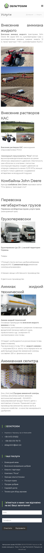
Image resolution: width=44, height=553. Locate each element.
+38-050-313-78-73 (12, 441)
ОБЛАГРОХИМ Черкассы (30, 544)
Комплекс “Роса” (11, 473)
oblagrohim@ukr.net (12, 445)
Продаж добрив (11, 484)
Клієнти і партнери (12, 470)
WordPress (22, 549)
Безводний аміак (11, 462)
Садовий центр (10, 488)
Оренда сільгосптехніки (14, 477)
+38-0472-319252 (11, 437)
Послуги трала (10, 481)
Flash (21, 547)
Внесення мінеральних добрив (17, 466)
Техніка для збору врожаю (15, 492)
